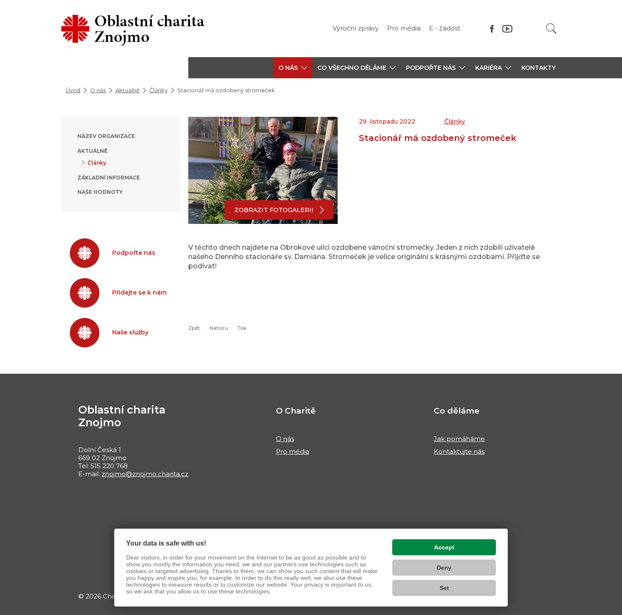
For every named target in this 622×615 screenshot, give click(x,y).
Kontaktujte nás (459, 451)
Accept (444, 547)
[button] (292, 67)
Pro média (404, 28)
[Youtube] (507, 28)
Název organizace (106, 136)
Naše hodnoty (100, 192)
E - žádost (444, 28)
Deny (444, 567)
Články (158, 90)
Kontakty (538, 68)
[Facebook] (492, 28)
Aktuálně (128, 90)
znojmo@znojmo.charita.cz (145, 474)
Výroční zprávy (356, 28)
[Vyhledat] (551, 28)
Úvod (73, 90)
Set (444, 588)
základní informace (108, 177)
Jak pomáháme (459, 439)
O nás (98, 90)
